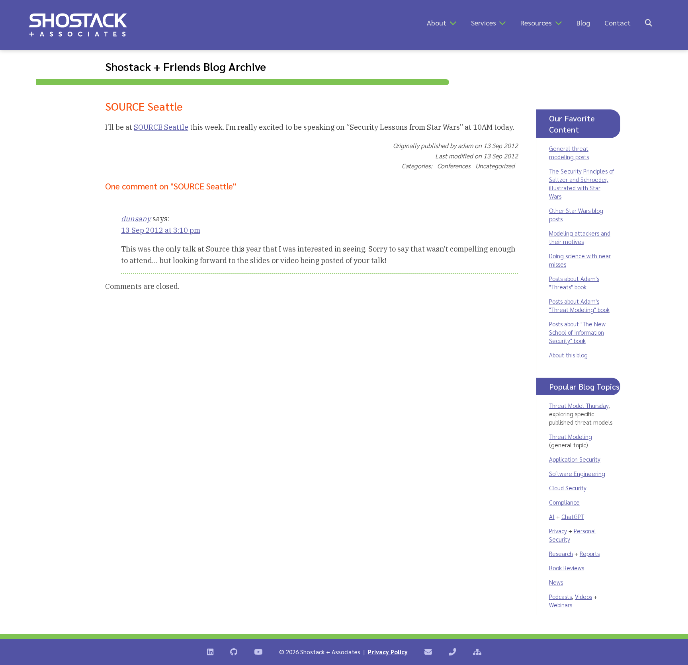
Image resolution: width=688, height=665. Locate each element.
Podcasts (560, 596)
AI (552, 516)
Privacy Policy (388, 651)
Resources (536, 22)
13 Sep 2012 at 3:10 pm (160, 230)
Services (483, 22)
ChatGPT (572, 516)
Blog (583, 22)
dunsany (136, 218)
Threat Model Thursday (578, 405)
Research (561, 553)
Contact (617, 22)
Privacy (558, 530)
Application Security (574, 459)
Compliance (564, 502)
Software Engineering (577, 473)
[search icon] (648, 22)
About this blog (568, 355)
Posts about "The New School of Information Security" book (577, 332)
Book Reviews (566, 567)
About (436, 22)
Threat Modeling (570, 436)
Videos (583, 596)
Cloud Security (567, 487)
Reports (590, 553)
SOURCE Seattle (161, 127)
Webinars (560, 604)
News (556, 582)
